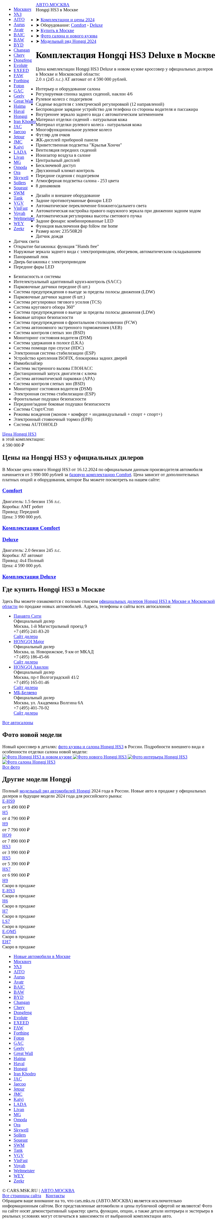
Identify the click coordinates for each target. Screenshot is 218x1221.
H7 (5, 911)
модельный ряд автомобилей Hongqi (55, 790)
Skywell (21, 177)
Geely (19, 96)
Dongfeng (23, 60)
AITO (19, 19)
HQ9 (6, 835)
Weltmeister (24, 218)
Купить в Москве (57, 30)
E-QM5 (9, 931)
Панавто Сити (27, 616)
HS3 (6, 846)
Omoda (20, 167)
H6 (5, 900)
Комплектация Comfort (31, 528)
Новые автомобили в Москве (42, 956)
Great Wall (23, 101)
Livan (19, 157)
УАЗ (18, 14)
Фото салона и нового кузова (69, 35)
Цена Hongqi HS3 (19, 434)
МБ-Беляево (25, 692)
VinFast (21, 208)
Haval (19, 111)
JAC (18, 126)
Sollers (20, 182)
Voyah (19, 213)
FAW (18, 75)
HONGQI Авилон (31, 667)
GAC (19, 90)
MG (17, 162)
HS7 (6, 869)
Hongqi (20, 116)
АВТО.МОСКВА (53, 4)
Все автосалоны (17, 722)
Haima (20, 106)
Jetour (19, 136)
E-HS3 (8, 890)
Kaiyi (19, 147)
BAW (19, 39)
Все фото (11, 767)
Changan (22, 50)
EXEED (21, 70)
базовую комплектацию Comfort (100, 474)
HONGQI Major (29, 641)
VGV (19, 203)
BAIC (19, 34)
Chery (19, 55)
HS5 (6, 857)
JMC (18, 141)
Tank (18, 198)
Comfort (78, 25)
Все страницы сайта (21, 1195)
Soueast (21, 187)
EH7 (6, 941)
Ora (17, 172)
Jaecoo (20, 131)
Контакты (55, 1195)
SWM (19, 192)
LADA (20, 152)
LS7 (6, 921)
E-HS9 (8, 801)
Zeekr (19, 228)
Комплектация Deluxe (29, 577)
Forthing (21, 80)
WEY (19, 223)
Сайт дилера (26, 636)
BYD (19, 45)
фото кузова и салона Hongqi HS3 (90, 746)
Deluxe (96, 25)
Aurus (19, 24)
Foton (19, 85)
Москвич (22, 9)
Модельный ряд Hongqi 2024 (68, 41)
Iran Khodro (25, 121)
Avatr (19, 29)
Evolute (21, 65)
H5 (5, 812)
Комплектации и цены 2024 (68, 19)
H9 (5, 823)
